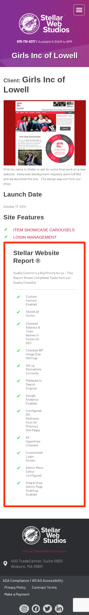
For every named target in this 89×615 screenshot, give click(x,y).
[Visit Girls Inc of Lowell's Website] (44, 164)
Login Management (35, 237)
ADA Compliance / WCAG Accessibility (33, 580)
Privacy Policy (15, 587)
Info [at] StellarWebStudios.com (44, 551)
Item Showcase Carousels (44, 230)
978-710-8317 (26, 41)
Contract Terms (44, 587)
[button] (79, 10)
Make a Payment (17, 594)
